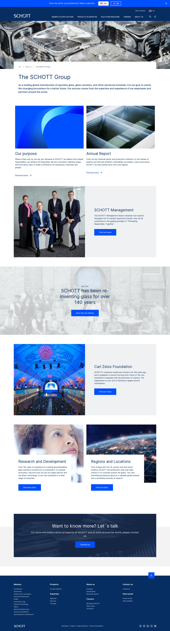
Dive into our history (85, 313)
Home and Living (19, 602)
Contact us (85, 544)
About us (139, 17)
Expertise (53, 598)
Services (53, 601)
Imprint (73, 626)
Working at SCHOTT (93, 603)
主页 (20, 67)
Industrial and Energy (21, 604)
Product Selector (56, 589)
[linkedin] (148, 626)
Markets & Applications (63, 17)
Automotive (18, 591)
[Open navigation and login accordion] (154, 16)
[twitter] (151, 626)
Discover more (21, 175)
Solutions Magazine (110, 17)
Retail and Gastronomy (21, 609)
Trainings (53, 603)
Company (89, 589)
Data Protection (82, 626)
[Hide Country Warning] (166, 3)
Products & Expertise (87, 17)
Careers (127, 17)
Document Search (92, 594)
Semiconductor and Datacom (24, 614)
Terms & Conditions (96, 626)
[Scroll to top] (151, 575)
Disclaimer (65, 626)
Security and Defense (21, 612)
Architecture (18, 589)
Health (16, 599)
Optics (16, 607)
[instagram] (144, 626)
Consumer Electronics (21, 596)
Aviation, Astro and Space (22, 594)
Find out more (92, 172)
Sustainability (90, 591)
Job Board (90, 608)
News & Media (140, 11)
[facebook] (140, 626)
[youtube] (155, 626)
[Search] (150, 16)
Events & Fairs (127, 598)
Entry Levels (90, 606)
